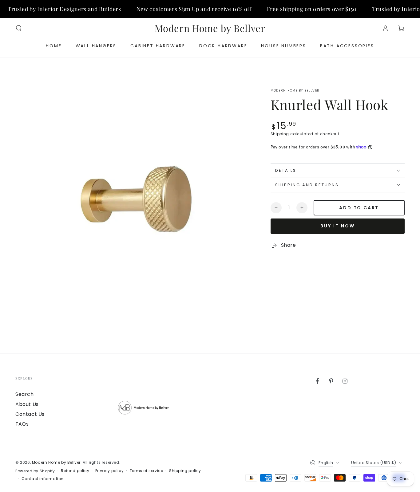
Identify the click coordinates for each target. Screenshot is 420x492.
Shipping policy (185, 470)
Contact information (43, 478)
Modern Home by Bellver (295, 91)
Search (24, 394)
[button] (19, 28)
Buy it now (337, 226)
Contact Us (30, 414)
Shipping (280, 133)
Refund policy (75, 470)
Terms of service (146, 470)
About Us (27, 404)
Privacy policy (109, 470)
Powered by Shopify (35, 471)
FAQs (22, 423)
